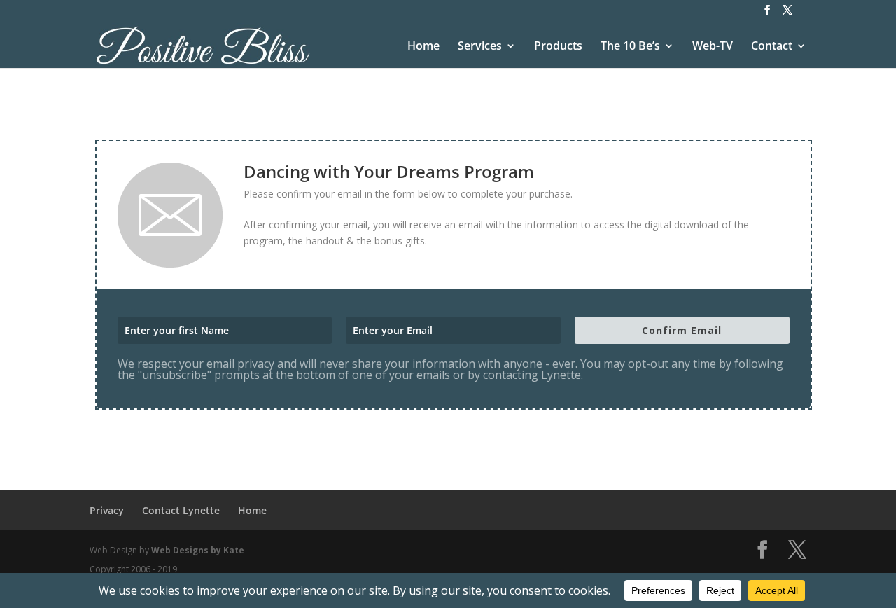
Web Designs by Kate (197, 550)
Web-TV (712, 47)
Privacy (107, 510)
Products (558, 47)
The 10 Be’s (630, 47)
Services (480, 47)
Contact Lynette (181, 510)
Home (423, 47)
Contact (771, 47)
